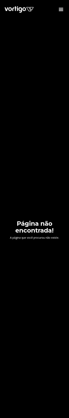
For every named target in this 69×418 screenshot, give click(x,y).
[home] (19, 9)
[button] (61, 9)
